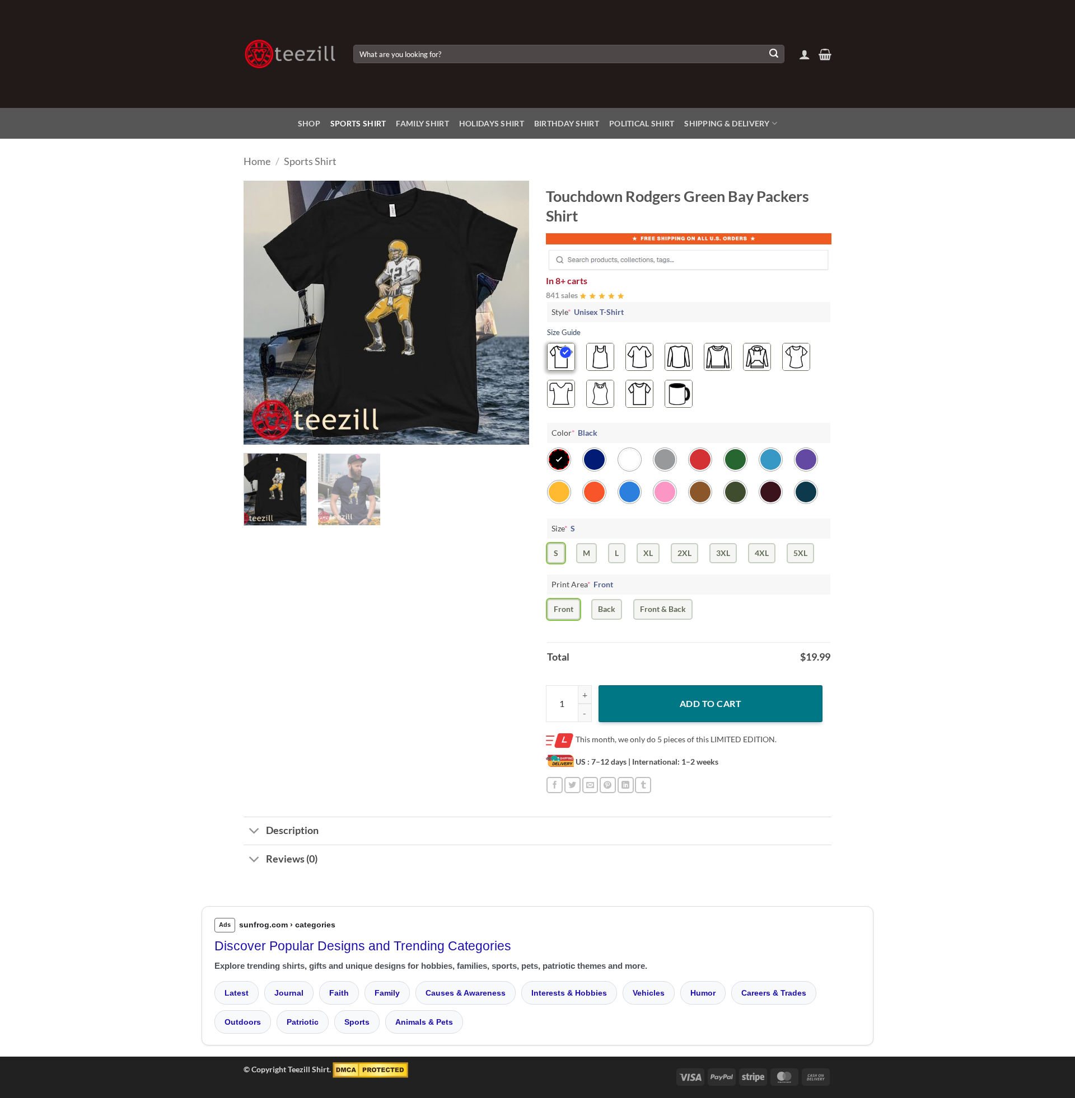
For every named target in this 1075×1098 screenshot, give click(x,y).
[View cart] (825, 54)
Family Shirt (422, 123)
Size (563, 528)
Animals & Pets (424, 1021)
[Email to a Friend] (590, 785)
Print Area (582, 584)
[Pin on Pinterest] (608, 785)
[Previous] (263, 312)
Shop (309, 123)
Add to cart (710, 703)
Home (257, 161)
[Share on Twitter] (572, 785)
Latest (237, 992)
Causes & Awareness (466, 992)
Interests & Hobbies (569, 992)
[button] (804, 54)
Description (292, 830)
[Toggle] (254, 832)
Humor (703, 992)
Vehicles (649, 992)
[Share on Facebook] (554, 785)
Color (574, 432)
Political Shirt (641, 123)
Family (387, 992)
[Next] (509, 312)
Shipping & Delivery (726, 123)
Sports (357, 1021)
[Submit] (773, 54)
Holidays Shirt (491, 123)
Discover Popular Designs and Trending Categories (362, 946)
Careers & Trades (773, 992)
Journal (288, 992)
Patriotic (303, 1021)
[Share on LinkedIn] (626, 785)
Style (587, 312)
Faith (339, 992)
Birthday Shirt (566, 123)
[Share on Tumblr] (643, 785)
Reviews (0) (291, 859)
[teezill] (290, 54)
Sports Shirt (358, 123)
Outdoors (243, 1021)
